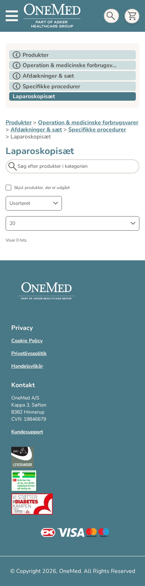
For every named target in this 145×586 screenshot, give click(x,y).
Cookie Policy (27, 340)
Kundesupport (27, 431)
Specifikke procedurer (97, 130)
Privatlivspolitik (29, 353)
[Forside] (52, 16)
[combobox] (34, 203)
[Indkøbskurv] (132, 16)
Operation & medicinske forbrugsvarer (88, 122)
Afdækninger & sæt (36, 130)
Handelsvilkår (27, 366)
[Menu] (12, 16)
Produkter (19, 122)
